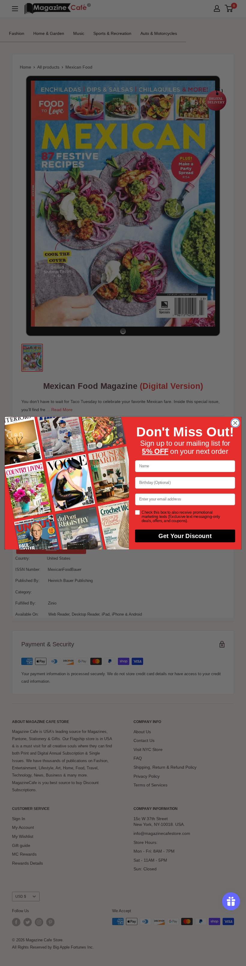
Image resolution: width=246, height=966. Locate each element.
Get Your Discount (185, 536)
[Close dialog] (235, 423)
